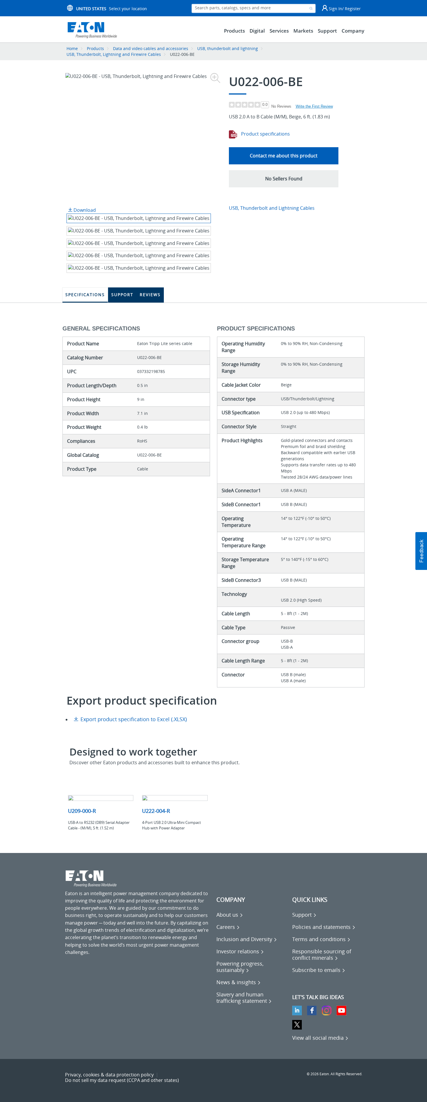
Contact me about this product (283, 155)
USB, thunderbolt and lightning (227, 48)
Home (72, 48)
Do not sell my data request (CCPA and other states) (122, 1080)
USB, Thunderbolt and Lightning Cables (272, 208)
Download (84, 210)
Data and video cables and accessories (151, 48)
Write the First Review (314, 106)
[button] (283, 178)
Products (95, 48)
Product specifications (265, 134)
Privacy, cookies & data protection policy (109, 1074)
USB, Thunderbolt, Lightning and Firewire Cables (114, 54)
